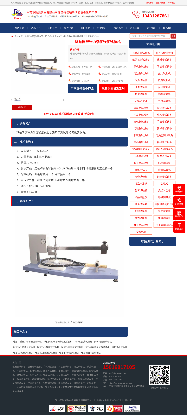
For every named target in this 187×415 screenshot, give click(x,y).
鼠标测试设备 (164, 128)
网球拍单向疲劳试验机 (72, 347)
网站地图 (128, 400)
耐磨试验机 (141, 94)
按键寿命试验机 (141, 52)
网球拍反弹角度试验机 (24, 347)
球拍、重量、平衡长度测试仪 (27, 341)
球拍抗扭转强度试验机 (46, 352)
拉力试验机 (164, 73)
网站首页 (19, 28)
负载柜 (164, 183)
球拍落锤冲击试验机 (69, 352)
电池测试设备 (141, 73)
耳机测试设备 (164, 66)
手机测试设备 (141, 66)
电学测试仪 (164, 163)
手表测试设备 (164, 121)
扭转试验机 (141, 211)
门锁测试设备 (141, 128)
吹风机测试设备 (141, 59)
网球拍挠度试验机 (83, 341)
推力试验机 (141, 218)
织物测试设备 (164, 176)
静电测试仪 (141, 169)
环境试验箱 (141, 204)
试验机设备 (53, 36)
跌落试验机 (164, 80)
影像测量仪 (164, 197)
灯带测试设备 (141, 225)
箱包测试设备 (141, 121)
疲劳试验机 (164, 169)
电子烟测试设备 (164, 225)
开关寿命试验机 (164, 52)
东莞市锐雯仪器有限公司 (36, 36)
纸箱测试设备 (141, 107)
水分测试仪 (164, 218)
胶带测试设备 (141, 163)
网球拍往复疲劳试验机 (48, 347)
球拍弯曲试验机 (119, 347)
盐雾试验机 (141, 190)
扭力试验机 (164, 211)
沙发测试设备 (141, 114)
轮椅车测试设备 (164, 149)
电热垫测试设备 (164, 135)
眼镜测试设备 (141, 135)
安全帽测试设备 (141, 149)
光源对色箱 (164, 190)
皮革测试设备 (141, 156)
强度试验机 (164, 101)
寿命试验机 (141, 176)
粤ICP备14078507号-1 (114, 400)
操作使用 (68, 28)
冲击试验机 (141, 87)
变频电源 (141, 231)
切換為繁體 (160, 3)
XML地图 (171, 3)
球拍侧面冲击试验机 (91, 352)
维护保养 (85, 28)
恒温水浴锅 (141, 183)
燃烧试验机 (164, 94)
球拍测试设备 (66, 36)
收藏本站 (149, 3)
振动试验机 (164, 87)
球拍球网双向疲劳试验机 (97, 347)
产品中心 (35, 28)
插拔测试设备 (164, 142)
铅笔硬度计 (141, 101)
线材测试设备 (164, 59)
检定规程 (118, 28)
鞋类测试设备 (164, 156)
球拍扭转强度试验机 (23, 352)
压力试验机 (141, 80)
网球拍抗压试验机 (103, 341)
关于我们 (151, 28)
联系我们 (168, 28)
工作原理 (52, 28)
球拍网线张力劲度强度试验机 (58, 341)
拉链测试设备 (164, 107)
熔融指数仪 (141, 197)
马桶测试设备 (141, 142)
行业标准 (102, 28)
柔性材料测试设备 (164, 204)
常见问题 (135, 28)
